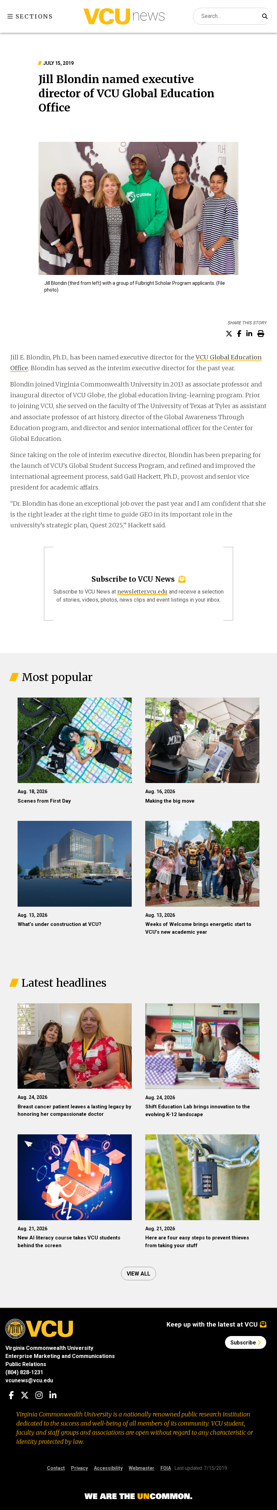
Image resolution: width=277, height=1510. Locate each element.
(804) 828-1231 (24, 1372)
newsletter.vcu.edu (142, 591)
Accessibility (108, 1468)
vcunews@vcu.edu (29, 1380)
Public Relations (25, 1364)
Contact (56, 1468)
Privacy (79, 1468)
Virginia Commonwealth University (49, 1348)
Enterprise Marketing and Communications (60, 1356)
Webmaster (141, 1468)
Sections (33, 16)
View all (138, 1273)
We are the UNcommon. (138, 1496)
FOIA (165, 1468)
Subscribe (243, 1342)
